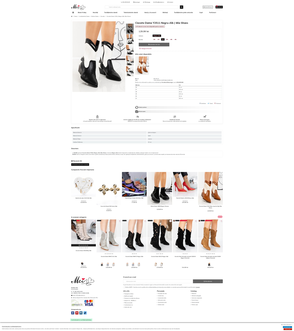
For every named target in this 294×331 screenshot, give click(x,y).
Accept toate (287, 327)
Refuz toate (287, 329)
